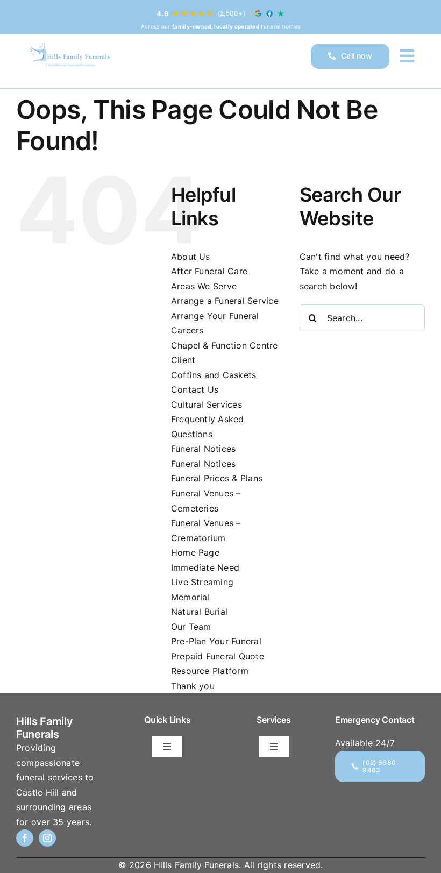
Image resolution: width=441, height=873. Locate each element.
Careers (187, 330)
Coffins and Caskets (214, 375)
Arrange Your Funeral (215, 315)
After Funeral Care (209, 271)
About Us (190, 256)
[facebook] (24, 838)
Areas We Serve (204, 286)
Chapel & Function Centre (224, 345)
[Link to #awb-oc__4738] (407, 56)
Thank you (193, 685)
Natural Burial (199, 611)
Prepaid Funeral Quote (217, 656)
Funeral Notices (203, 448)
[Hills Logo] (69, 56)
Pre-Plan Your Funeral (216, 641)
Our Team (191, 626)
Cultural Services (206, 404)
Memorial (190, 597)
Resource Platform (209, 670)
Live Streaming (202, 582)
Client (183, 359)
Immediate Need (205, 567)
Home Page (195, 552)
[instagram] (47, 838)
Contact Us (194, 389)
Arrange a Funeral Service (225, 300)
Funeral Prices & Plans (216, 478)
